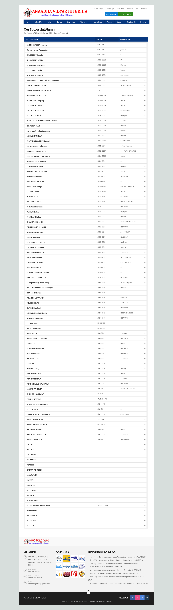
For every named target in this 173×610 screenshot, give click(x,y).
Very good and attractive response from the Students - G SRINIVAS (115, 570)
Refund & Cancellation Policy (101, 601)
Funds (59, 22)
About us (38, 22)
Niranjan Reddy (39, 598)
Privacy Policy (66, 601)
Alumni (109, 22)
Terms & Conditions (81, 601)
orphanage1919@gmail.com (39, 584)
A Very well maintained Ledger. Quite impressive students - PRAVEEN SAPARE (119, 583)
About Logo (110, 9)
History (49, 22)
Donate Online (125, 14)
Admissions (84, 22)
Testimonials (144, 9)
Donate (143, 22)
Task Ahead (97, 22)
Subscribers (130, 9)
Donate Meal (111, 14)
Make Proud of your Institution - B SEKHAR (106, 567)
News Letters (120, 9)
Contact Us (131, 22)
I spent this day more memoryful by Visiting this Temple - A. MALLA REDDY (118, 557)
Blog (137, 9)
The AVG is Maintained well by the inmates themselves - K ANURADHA (116, 560)
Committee (71, 22)
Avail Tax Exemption (98, 9)
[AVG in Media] (59, 558)
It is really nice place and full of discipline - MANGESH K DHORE (114, 573)
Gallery (119, 22)
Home (28, 22)
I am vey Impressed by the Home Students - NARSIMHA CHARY (114, 563)
